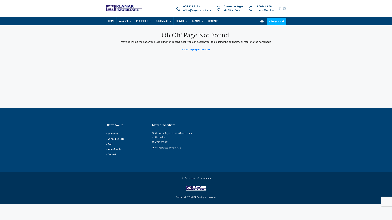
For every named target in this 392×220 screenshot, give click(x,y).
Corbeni (112, 154)
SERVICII (180, 21)
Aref (110, 144)
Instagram (205, 178)
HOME (111, 21)
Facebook (190, 178)
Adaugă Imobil (276, 21)
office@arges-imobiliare (197, 10)
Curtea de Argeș (116, 139)
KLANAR (196, 21)
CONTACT (213, 21)
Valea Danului (115, 149)
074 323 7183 (191, 6)
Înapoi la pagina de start (196, 49)
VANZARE (123, 21)
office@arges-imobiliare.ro (168, 148)
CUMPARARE (162, 21)
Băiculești (113, 133)
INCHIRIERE (142, 21)
